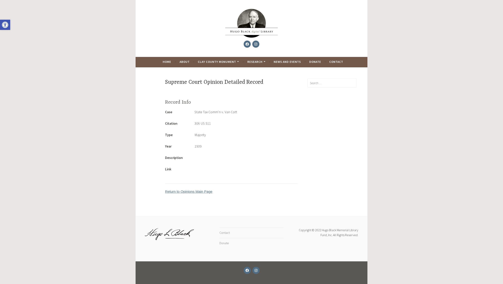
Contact (336, 62)
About (185, 62)
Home (167, 62)
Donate (315, 62)
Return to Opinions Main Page (188, 192)
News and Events (287, 62)
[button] (5, 25)
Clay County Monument (217, 62)
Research (255, 62)
